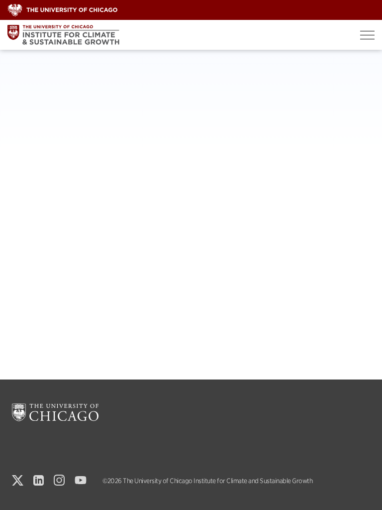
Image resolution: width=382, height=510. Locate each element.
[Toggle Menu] (367, 35)
